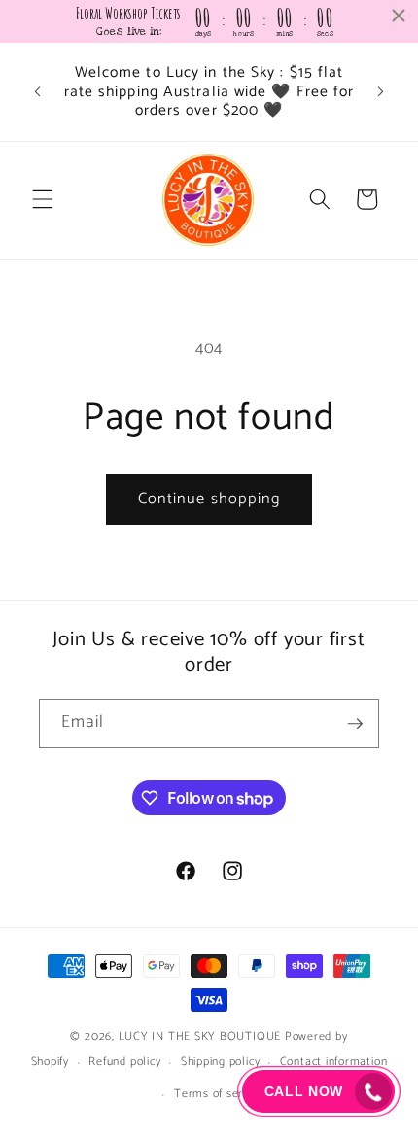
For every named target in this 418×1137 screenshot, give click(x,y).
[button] (42, 199)
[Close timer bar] (398, 15)
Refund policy (124, 1062)
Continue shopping (209, 499)
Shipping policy (221, 1062)
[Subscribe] (354, 724)
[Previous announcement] (38, 91)
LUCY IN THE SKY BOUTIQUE (200, 1037)
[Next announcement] (381, 91)
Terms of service (218, 1094)
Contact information (334, 1062)
